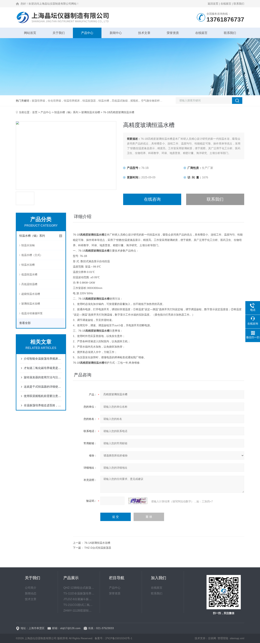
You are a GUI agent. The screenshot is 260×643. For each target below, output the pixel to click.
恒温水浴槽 (28, 264)
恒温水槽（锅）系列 (66, 112)
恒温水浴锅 (28, 245)
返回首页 (213, 3)
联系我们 (239, 3)
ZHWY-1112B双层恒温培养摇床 (78, 610)
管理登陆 (223, 638)
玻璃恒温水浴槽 (90, 112)
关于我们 (59, 32)
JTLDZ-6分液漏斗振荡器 (78, 599)
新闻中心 (116, 32)
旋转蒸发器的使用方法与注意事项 (43, 377)
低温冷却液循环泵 (32, 313)
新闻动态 (30, 593)
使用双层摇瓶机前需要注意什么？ (43, 396)
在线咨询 (152, 199)
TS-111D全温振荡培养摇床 (78, 593)
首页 (34, 112)
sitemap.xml (237, 638)
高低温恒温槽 (29, 284)
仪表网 (212, 638)
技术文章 (144, 32)
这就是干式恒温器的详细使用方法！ (43, 386)
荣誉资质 (173, 32)
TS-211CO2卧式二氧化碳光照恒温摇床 (78, 604)
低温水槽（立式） (32, 255)
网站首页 (30, 32)
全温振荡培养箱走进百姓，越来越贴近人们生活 (43, 405)
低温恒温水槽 (29, 274)
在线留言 (226, 3)
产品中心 (87, 32)
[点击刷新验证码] (137, 501)
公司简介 (30, 587)
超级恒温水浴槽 (30, 293)
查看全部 (25, 323)
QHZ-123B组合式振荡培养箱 (78, 587)
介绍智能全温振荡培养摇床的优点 (43, 358)
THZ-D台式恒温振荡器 (97, 547)
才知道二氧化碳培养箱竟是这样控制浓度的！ (43, 368)
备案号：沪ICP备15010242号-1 (113, 638)
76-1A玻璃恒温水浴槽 (97, 542)
